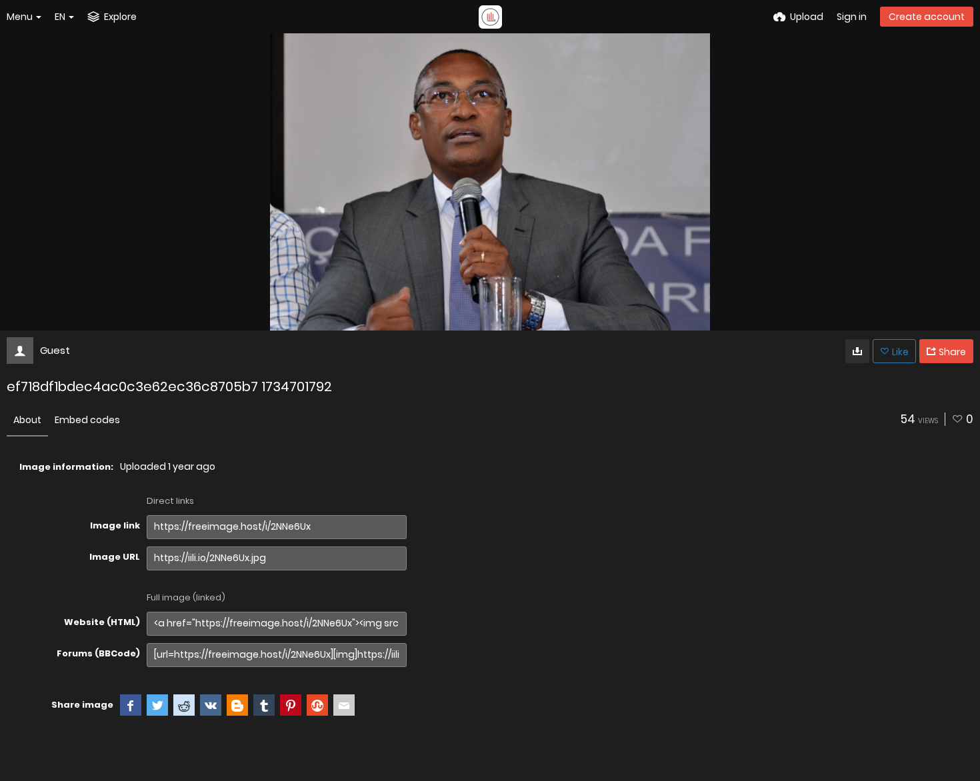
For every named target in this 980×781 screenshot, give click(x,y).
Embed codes (87, 419)
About (27, 419)
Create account (927, 16)
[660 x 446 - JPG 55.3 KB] (857, 351)
